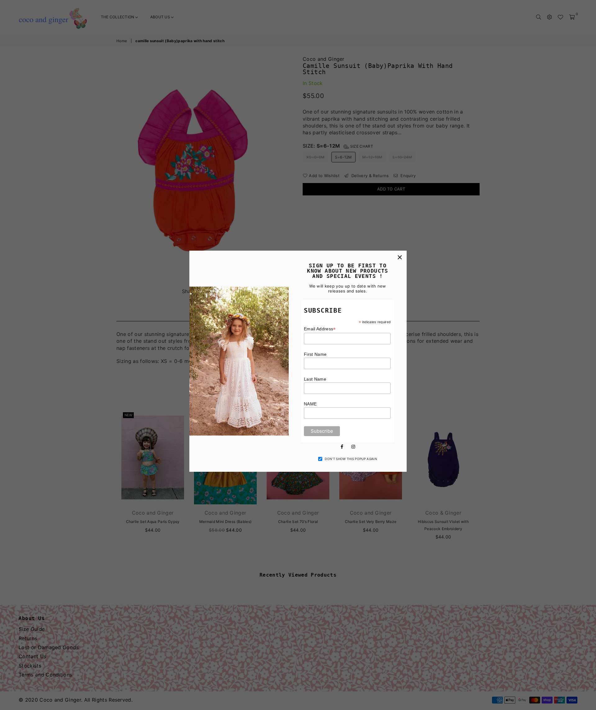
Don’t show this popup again (351, 459)
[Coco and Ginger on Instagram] (353, 446)
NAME (310, 403)
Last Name (315, 379)
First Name (315, 354)
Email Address (320, 329)
